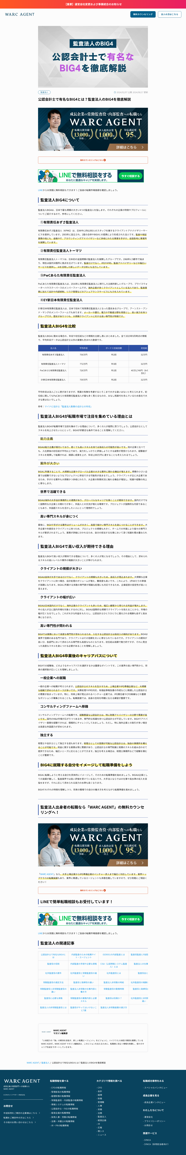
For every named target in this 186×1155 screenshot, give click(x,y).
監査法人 (45, 1062)
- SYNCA (147, 1140)
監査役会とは (144, 973)
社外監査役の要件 (53, 973)
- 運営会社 (148, 1117)
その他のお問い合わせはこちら (18, 1122)
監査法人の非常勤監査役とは (53, 1007)
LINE (40, 190)
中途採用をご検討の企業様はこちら (20, 1113)
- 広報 (99, 1127)
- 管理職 (100, 1102)
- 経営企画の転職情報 (60, 1112)
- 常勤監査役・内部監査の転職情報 (66, 1100)
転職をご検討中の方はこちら (17, 1117)
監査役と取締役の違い (83, 982)
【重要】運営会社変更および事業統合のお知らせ (93, 4)
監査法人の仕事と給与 (144, 963)
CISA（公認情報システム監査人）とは (113, 965)
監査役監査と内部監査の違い (144, 954)
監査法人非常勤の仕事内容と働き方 (83, 990)
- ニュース (101, 1134)
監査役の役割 (53, 963)
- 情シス (100, 1131)
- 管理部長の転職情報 (60, 1091)
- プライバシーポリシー (154, 1121)
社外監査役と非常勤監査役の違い (144, 999)
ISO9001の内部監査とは (114, 954)
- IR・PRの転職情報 (59, 1125)
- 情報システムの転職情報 (62, 1104)
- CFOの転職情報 (58, 1087)
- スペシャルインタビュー (155, 1087)
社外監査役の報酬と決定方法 (144, 982)
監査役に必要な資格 (53, 998)
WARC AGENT (47, 874)
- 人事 (99, 1105)
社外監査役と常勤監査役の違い (83, 974)
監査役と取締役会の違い (144, 989)
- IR (98, 1124)
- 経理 (99, 1095)
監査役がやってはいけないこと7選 (83, 1009)
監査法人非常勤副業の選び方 (114, 1007)
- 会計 (99, 1091)
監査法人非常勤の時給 (114, 982)
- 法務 (99, 1113)
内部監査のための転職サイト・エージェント (83, 956)
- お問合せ (148, 1125)
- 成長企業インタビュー (154, 1102)
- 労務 (99, 1109)
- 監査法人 (101, 1116)
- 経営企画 (101, 1120)
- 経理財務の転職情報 (60, 1096)
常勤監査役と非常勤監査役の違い (53, 990)
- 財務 (99, 1098)
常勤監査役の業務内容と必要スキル (83, 999)
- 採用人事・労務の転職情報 (63, 1117)
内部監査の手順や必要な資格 (83, 963)
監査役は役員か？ (114, 998)
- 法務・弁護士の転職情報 (62, 1121)
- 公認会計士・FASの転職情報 (64, 1108)
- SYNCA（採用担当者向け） (156, 1144)
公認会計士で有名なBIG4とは (53, 956)
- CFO (99, 1087)
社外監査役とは (114, 973)
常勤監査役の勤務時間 (114, 989)
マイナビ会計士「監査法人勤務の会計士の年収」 (69, 406)
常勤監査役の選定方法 (53, 982)
